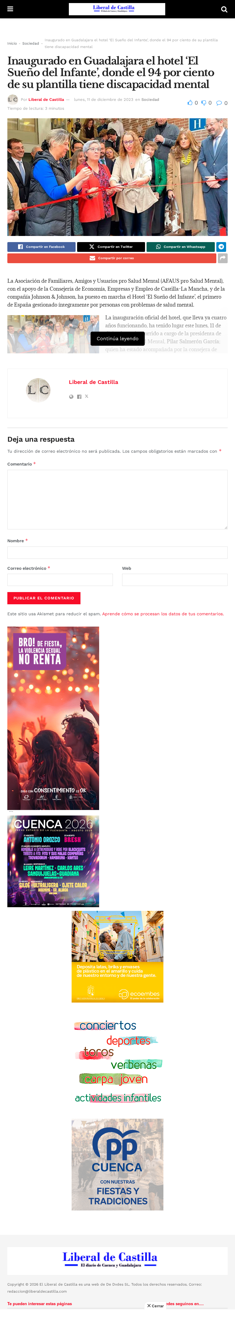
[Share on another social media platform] (223, 258)
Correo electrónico (28, 568)
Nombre (17, 540)
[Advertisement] (117, 1324)
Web (126, 568)
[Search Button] (224, 9)
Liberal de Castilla (46, 99)
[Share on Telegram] (221, 247)
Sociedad (30, 43)
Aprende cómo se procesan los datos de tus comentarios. (163, 613)
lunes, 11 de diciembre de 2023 (103, 99)
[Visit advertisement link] (117, 957)
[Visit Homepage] (117, 9)
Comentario (21, 464)
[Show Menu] (10, 9)
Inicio (12, 43)
